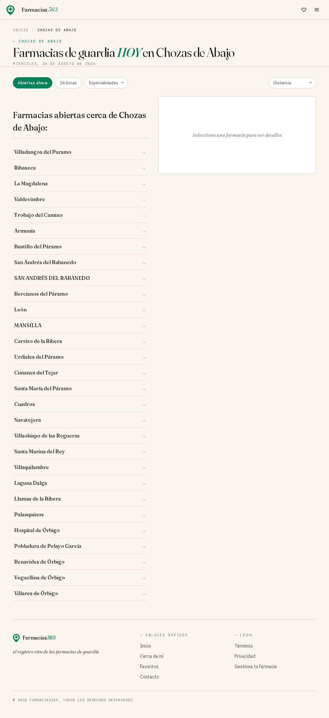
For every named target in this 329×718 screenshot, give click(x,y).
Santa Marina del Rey (80, 451)
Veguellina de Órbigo (80, 577)
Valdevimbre (80, 199)
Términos (244, 646)
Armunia (80, 230)
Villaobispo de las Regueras (80, 435)
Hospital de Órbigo (80, 530)
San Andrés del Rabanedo (80, 262)
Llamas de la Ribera (80, 498)
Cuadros (80, 404)
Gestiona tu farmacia (256, 666)
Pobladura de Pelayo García (80, 546)
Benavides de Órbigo (80, 561)
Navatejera (80, 420)
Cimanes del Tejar (80, 372)
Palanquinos (80, 514)
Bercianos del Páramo (80, 293)
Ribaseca (80, 167)
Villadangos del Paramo (80, 152)
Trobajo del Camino (80, 215)
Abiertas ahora (33, 83)
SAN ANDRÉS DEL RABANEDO (80, 278)
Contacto (149, 677)
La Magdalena (80, 183)
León (80, 309)
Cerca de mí (152, 656)
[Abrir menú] (317, 9)
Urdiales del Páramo (80, 357)
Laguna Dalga (80, 483)
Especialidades (103, 83)
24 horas (68, 83)
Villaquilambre (80, 467)
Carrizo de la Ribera (80, 341)
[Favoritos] (304, 9)
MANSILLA (80, 325)
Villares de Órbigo (80, 593)
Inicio (21, 30)
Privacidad (245, 656)
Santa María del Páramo (80, 388)
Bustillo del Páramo (80, 246)
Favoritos (149, 666)
